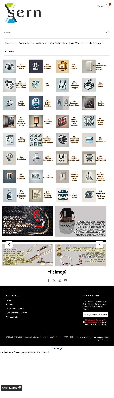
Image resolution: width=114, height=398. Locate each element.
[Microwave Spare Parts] (54, 263)
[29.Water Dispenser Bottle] (14, 195)
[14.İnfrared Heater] (41, 121)
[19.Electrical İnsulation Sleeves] (67, 140)
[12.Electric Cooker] (94, 103)
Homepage (11, 42)
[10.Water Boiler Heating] (41, 103)
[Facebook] (48, 325)
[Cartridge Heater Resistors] (27, 221)
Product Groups (94, 42)
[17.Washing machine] (14, 140)
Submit (104, 359)
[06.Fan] (41, 85)
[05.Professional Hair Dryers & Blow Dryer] (14, 85)
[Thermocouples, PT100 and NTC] (27, 300)
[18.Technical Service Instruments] (41, 140)
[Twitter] (54, 325)
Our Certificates (58, 42)
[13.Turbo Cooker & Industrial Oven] (14, 121)
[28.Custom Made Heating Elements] (94, 176)
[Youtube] (65, 325)
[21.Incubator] (14, 158)
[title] (41, 195)
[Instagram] (60, 325)
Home (8, 344)
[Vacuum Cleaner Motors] (80, 221)
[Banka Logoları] (40, 381)
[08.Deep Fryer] (94, 85)
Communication (12, 361)
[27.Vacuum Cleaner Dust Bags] (67, 176)
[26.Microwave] (41, 176)
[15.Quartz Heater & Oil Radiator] (67, 121)
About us (9, 349)
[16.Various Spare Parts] (94, 121)
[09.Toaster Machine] (14, 103)
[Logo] (57, 316)
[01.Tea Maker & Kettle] (14, 66)
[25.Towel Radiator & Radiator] (14, 176)
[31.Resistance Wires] (67, 195)
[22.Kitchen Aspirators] (41, 158)
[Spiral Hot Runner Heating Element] (80, 300)
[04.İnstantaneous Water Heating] (94, 66)
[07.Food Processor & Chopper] (67, 85)
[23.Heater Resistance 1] (67, 158)
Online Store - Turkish (15, 353)
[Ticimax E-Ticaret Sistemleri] (57, 393)
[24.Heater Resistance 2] (94, 158)
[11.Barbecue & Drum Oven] (67, 103)
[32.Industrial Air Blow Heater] (94, 195)
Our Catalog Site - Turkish (16, 357)
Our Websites (39, 42)
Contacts (9, 51)
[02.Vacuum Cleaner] (41, 66)
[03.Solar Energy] (67, 66)
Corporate (24, 42)
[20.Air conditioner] (94, 140)
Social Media (75, 42)
